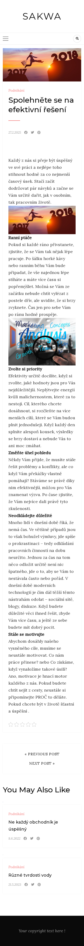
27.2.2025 (14, 132)
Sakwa (42, 16)
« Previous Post (42, 754)
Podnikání (16, 90)
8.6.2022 (14, 838)
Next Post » (42, 763)
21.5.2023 (14, 884)
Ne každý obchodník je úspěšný (33, 826)
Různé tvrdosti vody (30, 875)
